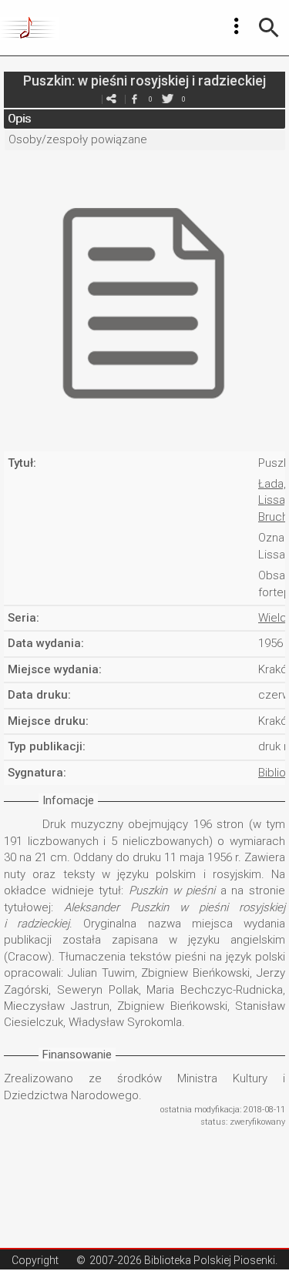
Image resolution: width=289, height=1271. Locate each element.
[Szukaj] (269, 27)
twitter (168, 99)
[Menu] (236, 26)
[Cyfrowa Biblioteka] (29, 27)
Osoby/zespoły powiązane (77, 139)
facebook (135, 99)
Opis (19, 119)
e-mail (111, 99)
